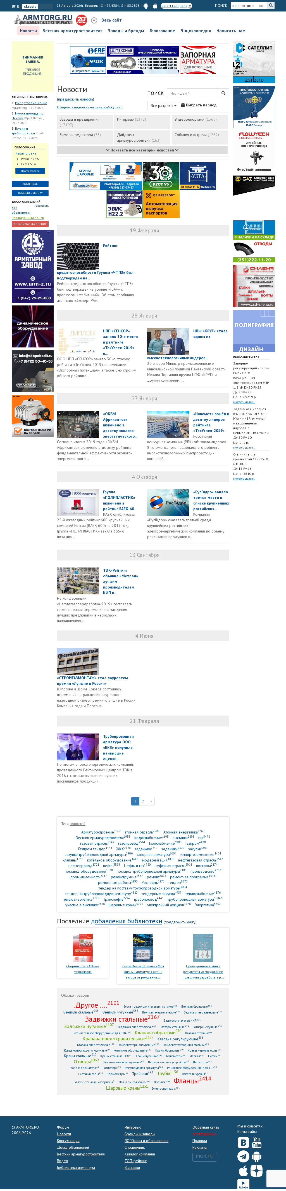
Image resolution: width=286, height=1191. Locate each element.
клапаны (73, 860)
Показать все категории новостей (142, 150)
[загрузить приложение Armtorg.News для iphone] (155, 5)
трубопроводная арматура (195, 899)
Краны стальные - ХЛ (116, 1056)
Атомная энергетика (183, 832)
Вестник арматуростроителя (72, 30)
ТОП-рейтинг (136, 1160)
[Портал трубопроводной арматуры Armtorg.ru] (44, 19)
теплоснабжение (203, 893)
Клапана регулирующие (180, 1038)
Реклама (199, 1147)
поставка (207, 865)
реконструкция (127, 876)
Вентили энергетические (161, 1012)
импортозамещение (200, 854)
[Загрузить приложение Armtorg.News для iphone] (243, 1169)
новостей (77, 823)
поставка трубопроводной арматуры (152, 871)
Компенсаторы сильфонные (138, 1045)
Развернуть (41, 205)
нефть (111, 865)
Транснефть (116, 899)
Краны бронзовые (169, 1050)
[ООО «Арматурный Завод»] (33, 265)
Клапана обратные (158, 1032)
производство (205, 871)
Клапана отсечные (198, 1033)
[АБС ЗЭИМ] (254, 106)
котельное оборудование (112, 860)
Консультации (68, 1140)
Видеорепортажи (196, 119)
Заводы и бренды (126, 30)
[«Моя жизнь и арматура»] (143, 947)
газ (204, 837)
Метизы (196, 1056)
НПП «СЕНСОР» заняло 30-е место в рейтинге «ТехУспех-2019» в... (120, 342)
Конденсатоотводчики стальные (186, 1045)
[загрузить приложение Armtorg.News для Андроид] (146, 5)
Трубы (167, 1073)
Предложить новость (75, 99)
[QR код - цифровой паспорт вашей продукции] (161, 203)
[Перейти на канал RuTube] (243, 1184)
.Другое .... (97, 1005)
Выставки (132, 1167)
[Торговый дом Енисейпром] (106, 175)
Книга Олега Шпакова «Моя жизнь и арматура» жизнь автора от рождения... (143, 971)
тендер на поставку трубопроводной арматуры (143, 888)
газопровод (131, 843)
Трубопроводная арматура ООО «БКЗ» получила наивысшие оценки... (118, 747)
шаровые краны (126, 904)
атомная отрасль (142, 832)
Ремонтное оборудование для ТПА (192, 1068)
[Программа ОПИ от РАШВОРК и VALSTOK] (198, 59)
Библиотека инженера (76, 1167)
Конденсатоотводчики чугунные (87, 1050)
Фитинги (162, 1082)
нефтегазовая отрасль (200, 860)
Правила (199, 1140)
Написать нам (231, 30)
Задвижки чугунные (89, 1026)
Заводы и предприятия (79, 122)
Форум (63, 1127)
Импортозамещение (31, 103)
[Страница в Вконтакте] (243, 1141)
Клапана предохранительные (118, 1038)
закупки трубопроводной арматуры (99, 854)
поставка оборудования (89, 871)
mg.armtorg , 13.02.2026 (27, 108)
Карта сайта (247, 1131)
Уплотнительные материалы (95, 1082)
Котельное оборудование (132, 1050)
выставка (183, 837)
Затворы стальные (174, 1027)
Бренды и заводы (140, 1133)
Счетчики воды (90, 1074)
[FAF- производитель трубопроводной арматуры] (88, 59)
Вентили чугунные (120, 1012)
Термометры (117, 1074)
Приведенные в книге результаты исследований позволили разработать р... (203, 971)
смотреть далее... (244, 402)
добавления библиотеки (126, 921)
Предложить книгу (180, 921)
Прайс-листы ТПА (246, 357)
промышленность (89, 876)
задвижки (172, 848)
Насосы (215, 1056)
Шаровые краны (127, 1087)
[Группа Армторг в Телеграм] (243, 1155)
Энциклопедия (196, 30)
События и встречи (197, 134)
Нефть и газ (137, 865)
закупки (198, 848)
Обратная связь (205, 1127)
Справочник (135, 1147)
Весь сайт (111, 20)
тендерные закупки (162, 893)
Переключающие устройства (168, 1062)
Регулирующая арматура (144, 1068)
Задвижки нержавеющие (203, 1012)
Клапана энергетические (96, 1045)
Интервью (131, 119)
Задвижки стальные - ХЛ (182, 1020)
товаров (82, 995)
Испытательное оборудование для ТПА (102, 1033)
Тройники (142, 1073)
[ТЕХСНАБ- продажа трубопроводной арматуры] (143, 59)
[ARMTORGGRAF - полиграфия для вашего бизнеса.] (254, 330)
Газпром (195, 843)
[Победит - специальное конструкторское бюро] (33, 370)
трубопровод (149, 899)
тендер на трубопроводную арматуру (101, 893)
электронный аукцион (169, 904)
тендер (178, 882)
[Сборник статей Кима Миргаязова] (83, 947)
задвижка (146, 848)
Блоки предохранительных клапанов (150, 1006)
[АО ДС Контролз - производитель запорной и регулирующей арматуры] (33, 325)
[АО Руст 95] (161, 175)
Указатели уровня (195, 1074)
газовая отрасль (97, 843)
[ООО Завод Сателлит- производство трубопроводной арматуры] (254, 61)
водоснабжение (151, 837)
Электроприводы (166, 1088)
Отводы (86, 1061)
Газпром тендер (95, 848)
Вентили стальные (81, 1012)
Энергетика (208, 904)
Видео (62, 1160)
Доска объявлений (26, 202)
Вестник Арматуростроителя (103, 837)
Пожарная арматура (84, 1068)
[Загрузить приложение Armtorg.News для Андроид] (257, 1155)
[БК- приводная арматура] (33, 415)
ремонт (156, 876)
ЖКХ (123, 848)
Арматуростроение (101, 832)
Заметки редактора (80, 134)
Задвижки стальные (122, 1019)
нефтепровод (83, 865)
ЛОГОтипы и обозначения (146, 1140)
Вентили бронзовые (196, 1006)
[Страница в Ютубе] (257, 1141)
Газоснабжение (165, 843)
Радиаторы (112, 1068)
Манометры (175, 1056)
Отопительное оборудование (123, 1062)
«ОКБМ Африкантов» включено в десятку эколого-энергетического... (120, 425)
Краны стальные (80, 1055)
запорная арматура (157, 854)
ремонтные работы (118, 882)
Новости (28, 30)
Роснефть (153, 882)
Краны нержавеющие (205, 1050)
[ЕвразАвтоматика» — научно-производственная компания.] (124, 203)
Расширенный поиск (28, 218)
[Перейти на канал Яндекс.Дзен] (257, 1169)
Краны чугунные (148, 1056)
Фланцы (192, 1080)
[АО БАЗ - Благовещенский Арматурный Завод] (254, 195)
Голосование (162, 30)
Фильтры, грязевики (135, 1082)
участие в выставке (85, 904)
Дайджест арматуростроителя (139, 137)
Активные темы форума (29, 97)
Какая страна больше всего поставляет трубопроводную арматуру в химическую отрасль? (28, 153)
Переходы (202, 1062)
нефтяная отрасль (173, 865)
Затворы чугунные (207, 1027)
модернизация (158, 860)
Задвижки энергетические (137, 1027)
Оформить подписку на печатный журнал (89, 107)
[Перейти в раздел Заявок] (33, 65)
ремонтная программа (192, 876)
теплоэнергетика (81, 899)
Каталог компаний (140, 1154)
